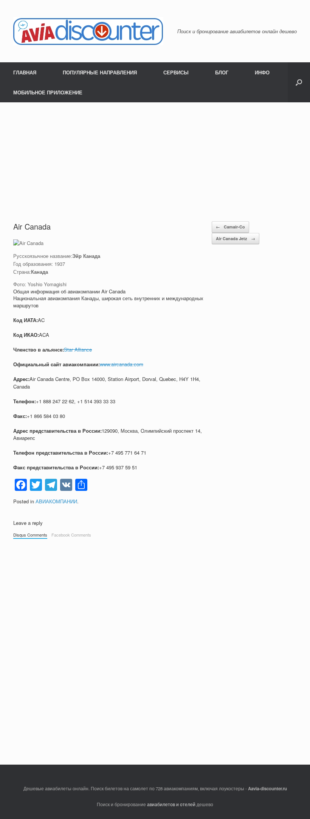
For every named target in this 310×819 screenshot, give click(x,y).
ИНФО (262, 72)
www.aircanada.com (121, 364)
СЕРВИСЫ (176, 72)
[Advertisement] (155, 159)
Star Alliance (78, 349)
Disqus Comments (30, 535)
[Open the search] (299, 82)
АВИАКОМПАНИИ (56, 501)
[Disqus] (155, 648)
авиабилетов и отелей (171, 804)
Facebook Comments (71, 535)
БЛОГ (221, 72)
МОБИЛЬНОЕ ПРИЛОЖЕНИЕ (47, 92)
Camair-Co (230, 227)
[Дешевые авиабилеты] (88, 31)
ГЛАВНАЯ (24, 72)
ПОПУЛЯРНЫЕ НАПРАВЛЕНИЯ (100, 72)
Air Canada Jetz (235, 238)
